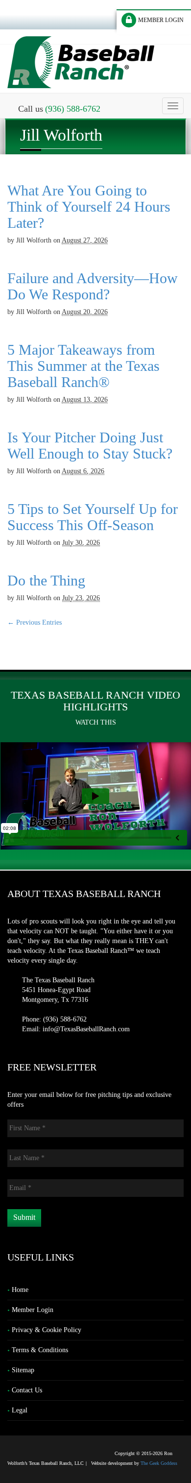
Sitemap (23, 1370)
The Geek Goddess (159, 1463)
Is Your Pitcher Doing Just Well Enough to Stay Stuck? (89, 445)
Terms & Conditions (40, 1350)
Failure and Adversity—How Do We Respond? (92, 286)
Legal (19, 1410)
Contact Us (27, 1390)
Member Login (32, 1309)
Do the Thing (46, 580)
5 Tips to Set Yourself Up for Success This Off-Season (92, 517)
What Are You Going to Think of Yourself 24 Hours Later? (88, 206)
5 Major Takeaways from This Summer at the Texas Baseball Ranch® (83, 365)
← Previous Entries (34, 622)
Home (20, 1289)
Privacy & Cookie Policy (46, 1330)
